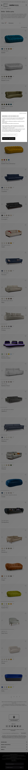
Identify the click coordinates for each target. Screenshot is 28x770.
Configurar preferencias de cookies (9, 134)
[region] (14, 127)
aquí (19, 131)
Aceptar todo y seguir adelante (9, 138)
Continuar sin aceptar (22, 113)
